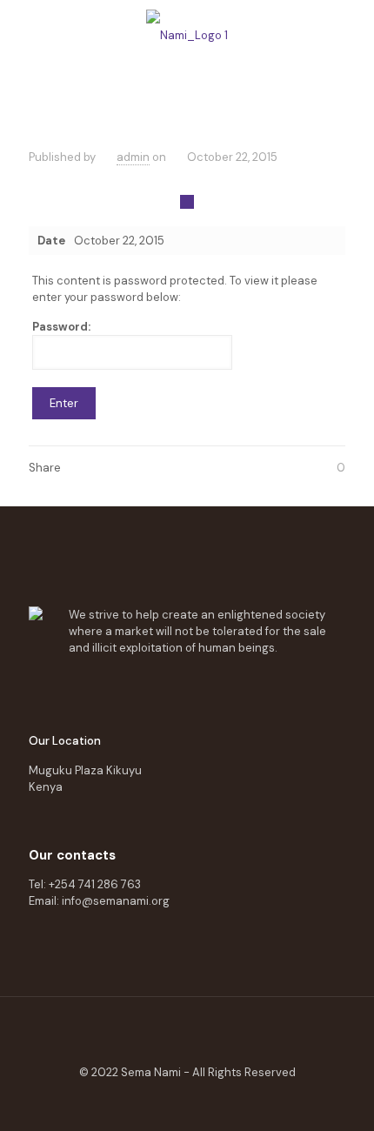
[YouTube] (187, 1101)
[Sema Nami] (187, 35)
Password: (61, 326)
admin (133, 157)
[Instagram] (227, 1101)
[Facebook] (147, 1101)
